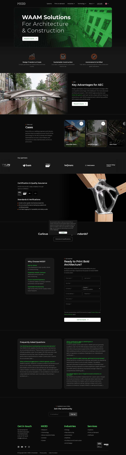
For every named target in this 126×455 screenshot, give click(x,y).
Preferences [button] (56, 229)
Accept (63, 232)
